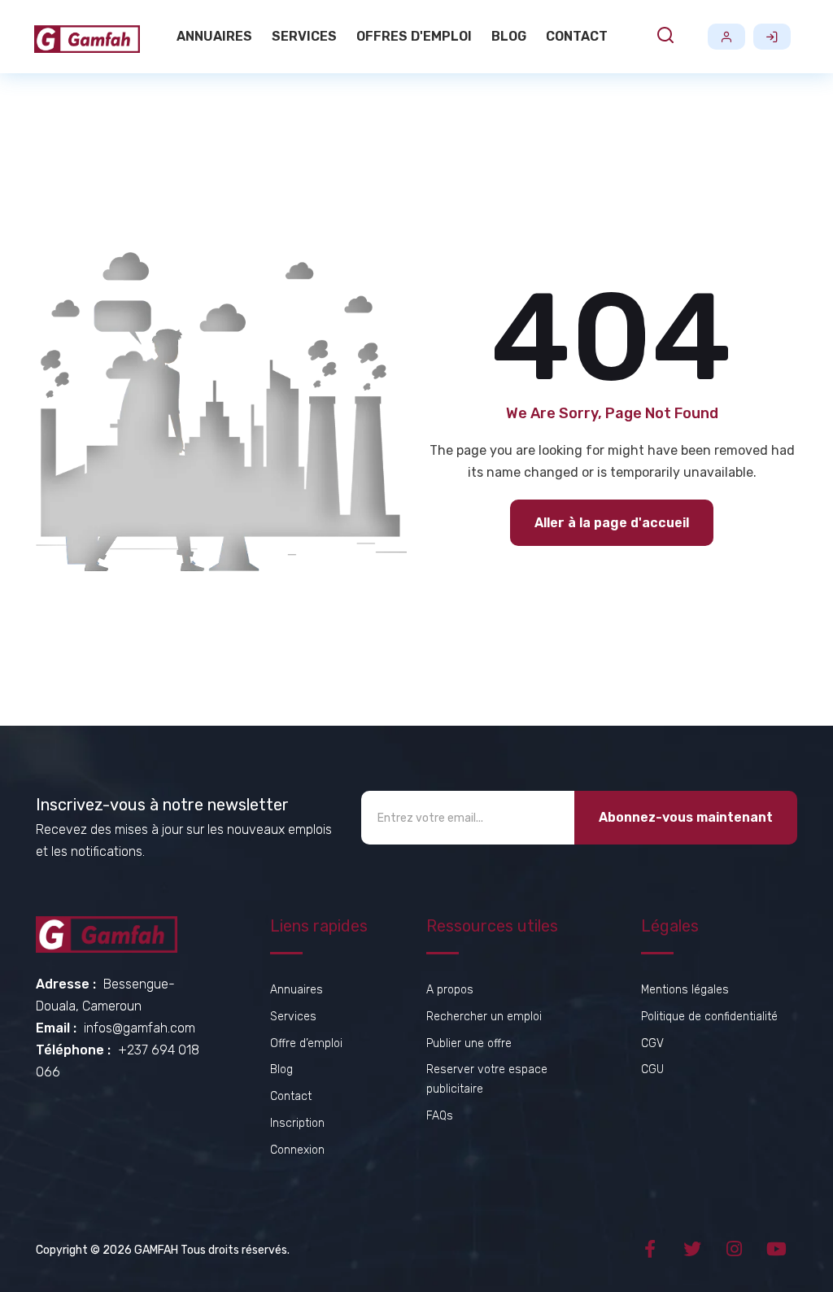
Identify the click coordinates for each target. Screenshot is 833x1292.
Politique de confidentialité (709, 1017)
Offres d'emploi (414, 36)
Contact (577, 36)
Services (304, 36)
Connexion (772, 37)
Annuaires (214, 36)
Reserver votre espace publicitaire (486, 1079)
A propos (449, 990)
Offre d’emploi (306, 1043)
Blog (508, 36)
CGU (652, 1069)
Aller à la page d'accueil (611, 522)
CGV (652, 1043)
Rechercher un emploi (484, 1017)
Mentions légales (685, 990)
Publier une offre (469, 1043)
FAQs (439, 1116)
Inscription (726, 37)
